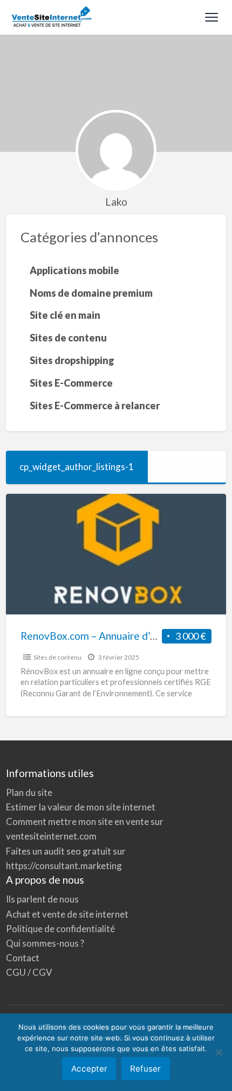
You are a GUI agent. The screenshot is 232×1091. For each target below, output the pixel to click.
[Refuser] (218, 1052)
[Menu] (211, 17)
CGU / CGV (29, 972)
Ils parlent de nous (42, 899)
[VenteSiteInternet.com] (52, 17)
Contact (22, 957)
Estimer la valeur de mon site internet (80, 807)
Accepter (89, 1069)
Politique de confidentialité (60, 928)
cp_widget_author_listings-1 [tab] (76, 466)
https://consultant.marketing (64, 865)
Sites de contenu (57, 657)
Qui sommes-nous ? (45, 943)
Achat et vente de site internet (67, 914)
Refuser (145, 1069)
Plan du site (29, 792)
